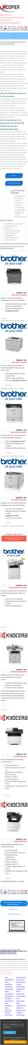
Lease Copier (20, 994)
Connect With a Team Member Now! (14, 538)
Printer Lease (20, 980)
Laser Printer (8, 986)
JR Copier (7, 1040)
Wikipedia (3, 973)
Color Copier (8, 1015)
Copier (7, 991)
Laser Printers (9, 989)
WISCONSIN (14, 1024)
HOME (5, 1024)
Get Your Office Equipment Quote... (16, 1042)
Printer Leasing (21, 977)
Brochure (3, 318)
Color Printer (8, 984)
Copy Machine (9, 994)
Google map (10, 973)
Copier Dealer (20, 1015)
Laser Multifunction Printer (9, 980)
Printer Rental (20, 987)
